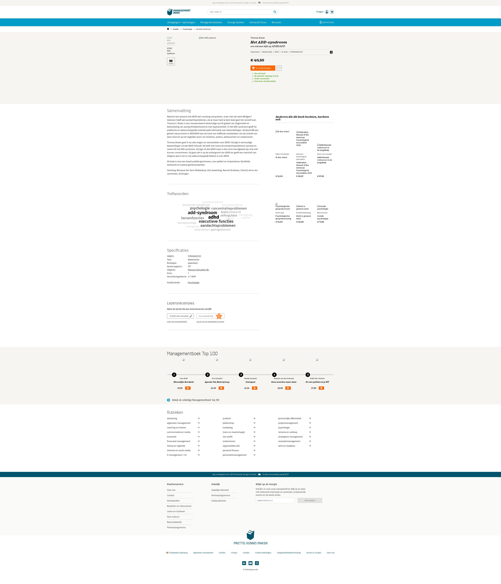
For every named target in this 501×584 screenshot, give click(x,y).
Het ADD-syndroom (203, 29)
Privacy (234, 553)
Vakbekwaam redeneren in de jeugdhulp (324, 160)
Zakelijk (215, 484)
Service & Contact (313, 553)
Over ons (171, 490)
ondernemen (229, 441)
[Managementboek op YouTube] (250, 563)
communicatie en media (178, 432)
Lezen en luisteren (176, 511)
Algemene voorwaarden (203, 553)
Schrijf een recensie (179, 316)
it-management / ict (177, 455)
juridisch (227, 418)
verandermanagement (289, 441)
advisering (172, 418)
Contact (170, 495)
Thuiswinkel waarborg (178, 553)
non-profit (227, 436)
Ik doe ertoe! (281, 157)
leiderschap (228, 423)
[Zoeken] (275, 11)
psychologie (284, 427)
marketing (228, 427)
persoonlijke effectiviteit (289, 418)
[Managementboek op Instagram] (257, 563)
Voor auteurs (173, 517)
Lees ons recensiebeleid (177, 322)
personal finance (231, 450)
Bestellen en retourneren (179, 506)
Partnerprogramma (176, 527)
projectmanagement (288, 423)
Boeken (176, 29)
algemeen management (178, 423)
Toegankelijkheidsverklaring (289, 553)
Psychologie (187, 29)
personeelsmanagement (235, 455)
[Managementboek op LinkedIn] (244, 563)
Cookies (246, 553)
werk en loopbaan (286, 446)
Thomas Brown (257, 38)
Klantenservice (175, 484)
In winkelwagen (263, 68)
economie (171, 436)
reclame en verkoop (287, 432)
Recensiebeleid (174, 522)
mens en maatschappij (234, 432)
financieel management (178, 441)
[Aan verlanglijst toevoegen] (279, 68)
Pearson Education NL (198, 270)
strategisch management (290, 436)
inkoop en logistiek (176, 446)
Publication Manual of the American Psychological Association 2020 (304, 167)
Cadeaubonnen (218, 501)
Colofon (222, 553)
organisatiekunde (231, 446)
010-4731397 (328, 22)
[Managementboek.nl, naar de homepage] (178, 15)
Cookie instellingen (263, 553)
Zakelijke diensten (220, 490)
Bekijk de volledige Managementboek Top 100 (195, 400)
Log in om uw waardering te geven (210, 322)
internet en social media (178, 450)
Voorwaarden (173, 501)
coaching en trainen (176, 427)
